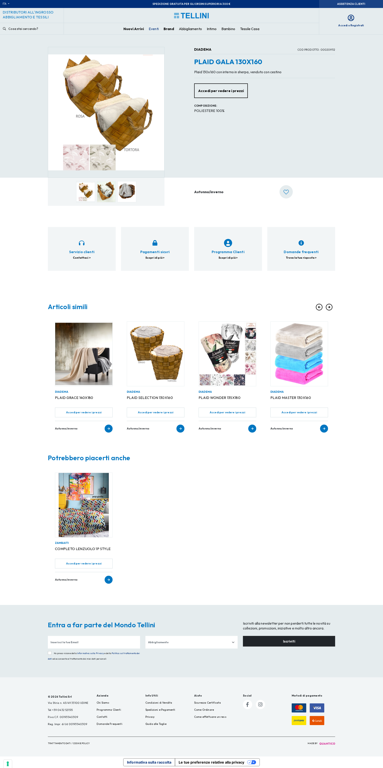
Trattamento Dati (59, 743)
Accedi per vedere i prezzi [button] (221, 91)
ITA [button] (5, 3)
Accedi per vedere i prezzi (84, 412)
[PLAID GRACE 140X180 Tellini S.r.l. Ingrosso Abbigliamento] (84, 353)
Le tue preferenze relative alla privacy (211, 762)
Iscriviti (289, 641)
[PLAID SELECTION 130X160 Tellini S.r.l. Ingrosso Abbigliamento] (155, 353)
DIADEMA (202, 49)
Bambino (228, 29)
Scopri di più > (154, 257)
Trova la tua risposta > (301, 257)
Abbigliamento (190, 29)
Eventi (154, 29)
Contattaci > (82, 257)
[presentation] (319, 307)
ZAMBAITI (62, 543)
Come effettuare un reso (210, 716)
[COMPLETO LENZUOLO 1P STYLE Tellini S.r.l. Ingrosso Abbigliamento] (84, 505)
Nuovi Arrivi (133, 29)
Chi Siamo (103, 702)
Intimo (212, 29)
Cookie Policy (81, 743)
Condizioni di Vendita (158, 702)
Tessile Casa (249, 29)
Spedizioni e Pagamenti (160, 709)
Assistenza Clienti (351, 4)
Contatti (102, 716)
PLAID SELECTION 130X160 (150, 397)
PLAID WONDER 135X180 (219, 397)
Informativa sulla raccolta (149, 762)
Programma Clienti (109, 709)
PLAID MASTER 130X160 (290, 397)
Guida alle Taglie (155, 724)
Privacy (149, 716)
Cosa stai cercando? (23, 29)
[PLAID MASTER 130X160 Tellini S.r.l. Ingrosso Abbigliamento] (299, 353)
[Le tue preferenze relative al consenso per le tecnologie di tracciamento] (8, 764)
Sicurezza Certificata (207, 702)
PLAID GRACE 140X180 (74, 397)
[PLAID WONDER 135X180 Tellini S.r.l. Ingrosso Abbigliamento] (227, 353)
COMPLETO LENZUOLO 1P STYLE (83, 549)
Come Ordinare (204, 709)
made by (313, 743)
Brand (169, 29)
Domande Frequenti (109, 724)
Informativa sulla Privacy (90, 653)
